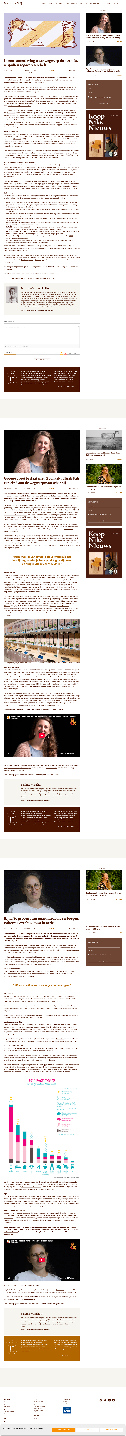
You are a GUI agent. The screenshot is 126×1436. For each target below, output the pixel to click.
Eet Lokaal (6, 1413)
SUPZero (7, 606)
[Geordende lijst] (16, 346)
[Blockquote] (21, 346)
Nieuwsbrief (37, 1417)
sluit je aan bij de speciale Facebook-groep (24, 92)
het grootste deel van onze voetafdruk (29, 681)
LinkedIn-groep (40, 260)
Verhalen (43, 3)
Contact (74, 3)
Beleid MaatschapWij (39, 1408)
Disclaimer (66, 1401)
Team (35, 1399)
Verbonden (7, 1406)
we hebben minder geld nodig (53, 1215)
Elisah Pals (73, 87)
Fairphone (29, 188)
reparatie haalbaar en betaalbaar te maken (19, 248)
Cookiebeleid (66, 1399)
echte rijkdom (14, 548)
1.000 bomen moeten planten (31, 1187)
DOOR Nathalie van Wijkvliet (32, 71)
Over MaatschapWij (39, 1406)
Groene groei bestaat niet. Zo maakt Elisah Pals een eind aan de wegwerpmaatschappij (103, 36)
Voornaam (92, 88)
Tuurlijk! (65, 1355)
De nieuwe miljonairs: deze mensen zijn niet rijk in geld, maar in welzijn (103, 487)
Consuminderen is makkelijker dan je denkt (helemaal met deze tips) (103, 454)
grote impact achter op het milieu (19, 106)
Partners (36, 1405)
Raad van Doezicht (39, 1410)
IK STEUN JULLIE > (113, 3)
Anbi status (37, 1412)
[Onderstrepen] (11, 346)
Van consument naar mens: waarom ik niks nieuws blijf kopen (103, 928)
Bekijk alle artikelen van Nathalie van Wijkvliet (37, 310)
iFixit (37, 225)
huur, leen (18, 1199)
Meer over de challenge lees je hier (58, 257)
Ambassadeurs (38, 1401)
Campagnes (53, 3)
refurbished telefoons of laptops (51, 229)
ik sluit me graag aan (65, 386)
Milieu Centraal (34, 274)
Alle (5, 1401)
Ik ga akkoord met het (100, 97)
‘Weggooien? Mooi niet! (45, 122)
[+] (27, 346)
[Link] (24, 346)
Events (61, 3)
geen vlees (45, 1201)
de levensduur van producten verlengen (57, 248)
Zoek (81, 3)
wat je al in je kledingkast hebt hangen (66, 1199)
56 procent (17, 139)
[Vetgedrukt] (6, 346)
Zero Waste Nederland (24, 512)
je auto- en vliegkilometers (66, 1201)
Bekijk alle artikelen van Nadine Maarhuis (35, 800)
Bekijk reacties (42, 360)
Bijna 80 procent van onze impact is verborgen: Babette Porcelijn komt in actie (103, 70)
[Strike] (13, 346)
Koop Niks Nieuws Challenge (35, 89)
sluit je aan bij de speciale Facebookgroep (61, 1041)
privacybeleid (107, 97)
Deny (87, 1429)
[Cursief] (8, 346)
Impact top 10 (11, 1017)
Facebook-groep (27, 260)
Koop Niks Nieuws (9, 1411)
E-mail (90, 93)
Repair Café (11, 113)
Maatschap (13, 3)
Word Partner (37, 1403)
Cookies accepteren (64, 1429)
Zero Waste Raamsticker (30, 584)
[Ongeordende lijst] (18, 346)
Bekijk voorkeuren (112, 1429)
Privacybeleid (66, 1403)
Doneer (36, 1418)
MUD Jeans (39, 186)
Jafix (31, 225)
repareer (27, 1199)
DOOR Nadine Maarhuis (32, 488)
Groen (51, 71)
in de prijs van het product (55, 1058)
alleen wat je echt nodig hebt (20, 1201)
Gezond (119, 493)
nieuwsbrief (8, 269)
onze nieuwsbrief (51, 768)
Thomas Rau (63, 170)
